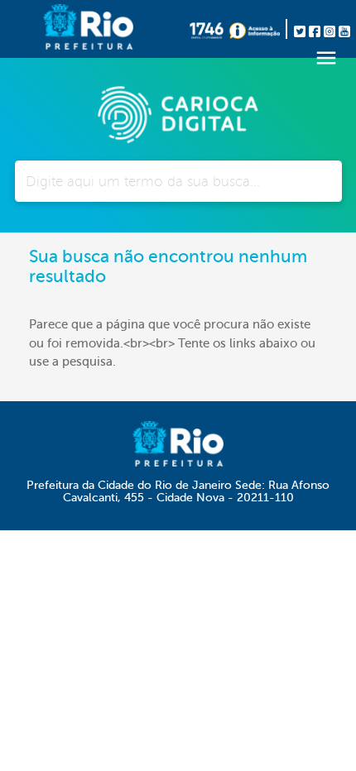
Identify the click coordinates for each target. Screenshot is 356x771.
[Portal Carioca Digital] (178, 112)
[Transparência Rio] (258, 29)
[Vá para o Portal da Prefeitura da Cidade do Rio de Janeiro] (61, 29)
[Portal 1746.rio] (209, 29)
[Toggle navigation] (326, 57)
